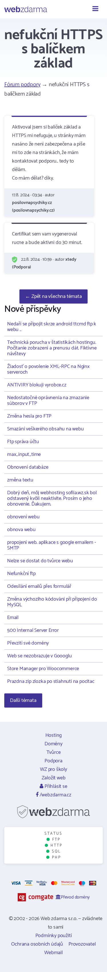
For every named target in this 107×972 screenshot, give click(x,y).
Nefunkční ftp (21, 573)
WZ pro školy (53, 769)
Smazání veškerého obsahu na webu (45, 429)
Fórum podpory (22, 84)
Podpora (53, 761)
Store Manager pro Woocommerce (43, 668)
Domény (53, 744)
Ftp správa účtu (23, 441)
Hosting (53, 735)
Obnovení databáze (28, 467)
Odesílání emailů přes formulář (39, 586)
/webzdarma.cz (55, 795)
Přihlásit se (55, 786)
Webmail (53, 952)
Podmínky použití (53, 935)
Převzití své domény (28, 643)
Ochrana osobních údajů (37, 944)
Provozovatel (82, 944)
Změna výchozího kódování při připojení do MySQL (52, 602)
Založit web (54, 778)
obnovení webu (23, 517)
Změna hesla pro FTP (29, 416)
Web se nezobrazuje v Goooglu (39, 656)
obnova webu (21, 529)
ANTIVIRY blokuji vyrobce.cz (36, 385)
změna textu (20, 480)
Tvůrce (54, 752)
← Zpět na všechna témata (53, 296)
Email (13, 617)
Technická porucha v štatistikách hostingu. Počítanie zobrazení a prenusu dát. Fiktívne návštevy (51, 348)
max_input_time (24, 454)
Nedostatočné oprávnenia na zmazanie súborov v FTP (48, 401)
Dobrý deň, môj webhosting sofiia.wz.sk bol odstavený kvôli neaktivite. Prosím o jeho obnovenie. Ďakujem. (52, 498)
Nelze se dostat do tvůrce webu (40, 561)
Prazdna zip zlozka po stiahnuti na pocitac (50, 681)
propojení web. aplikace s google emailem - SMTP (51, 545)
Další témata (23, 700)
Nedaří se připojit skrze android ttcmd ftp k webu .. (51, 327)
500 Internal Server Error (33, 630)
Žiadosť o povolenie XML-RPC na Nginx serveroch (48, 369)
